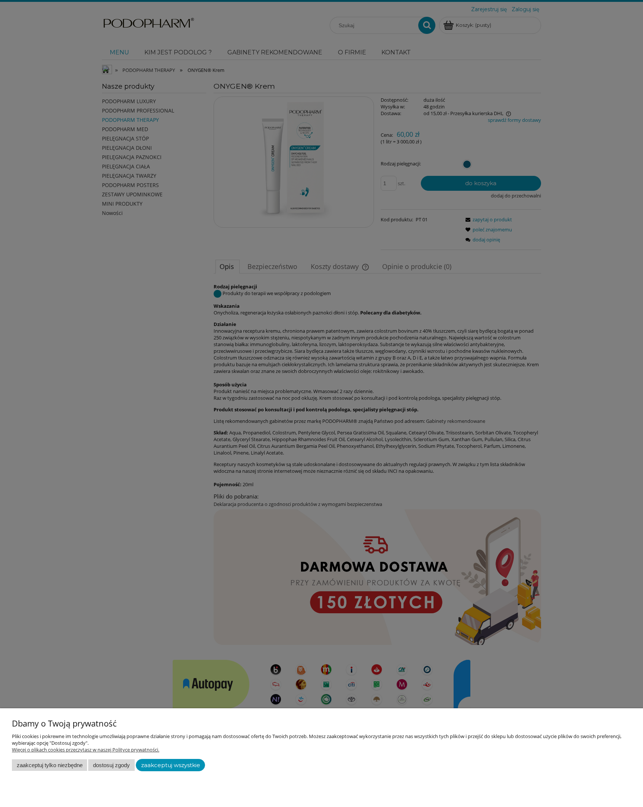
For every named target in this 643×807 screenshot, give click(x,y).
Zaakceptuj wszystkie (170, 765)
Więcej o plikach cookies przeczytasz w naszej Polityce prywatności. (85, 749)
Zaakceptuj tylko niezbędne (50, 765)
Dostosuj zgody (111, 765)
